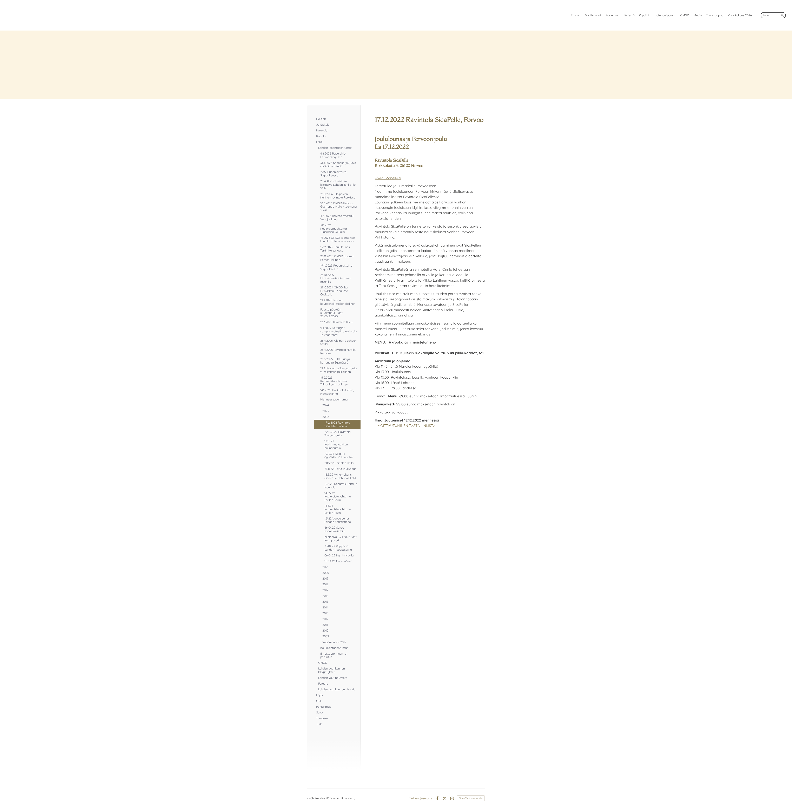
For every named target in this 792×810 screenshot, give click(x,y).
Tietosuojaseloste (420, 798)
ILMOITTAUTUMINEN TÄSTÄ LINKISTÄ (405, 425)
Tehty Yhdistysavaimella (470, 798)
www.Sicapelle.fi (388, 178)
